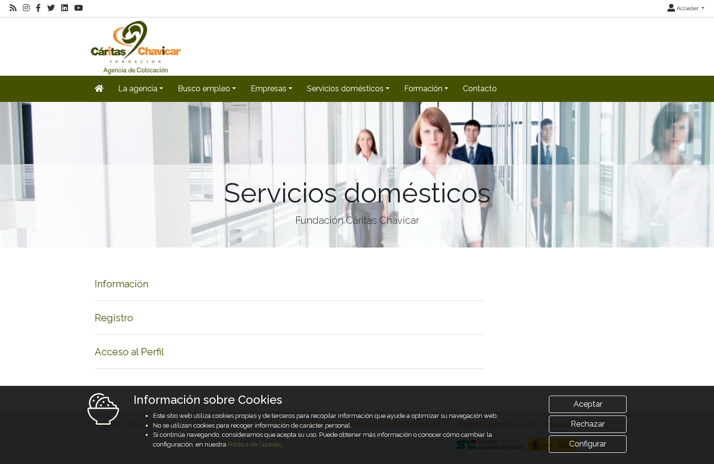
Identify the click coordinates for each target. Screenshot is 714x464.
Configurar (587, 443)
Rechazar (588, 424)
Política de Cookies (254, 444)
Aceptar (588, 404)
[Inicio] (134, 45)
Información (121, 284)
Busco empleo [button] (204, 88)
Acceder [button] (687, 8)
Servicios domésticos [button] (345, 88)
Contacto (480, 88)
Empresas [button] (269, 88)
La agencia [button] (137, 88)
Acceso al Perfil (129, 352)
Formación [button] (423, 88)
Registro (114, 318)
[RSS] (13, 8)
